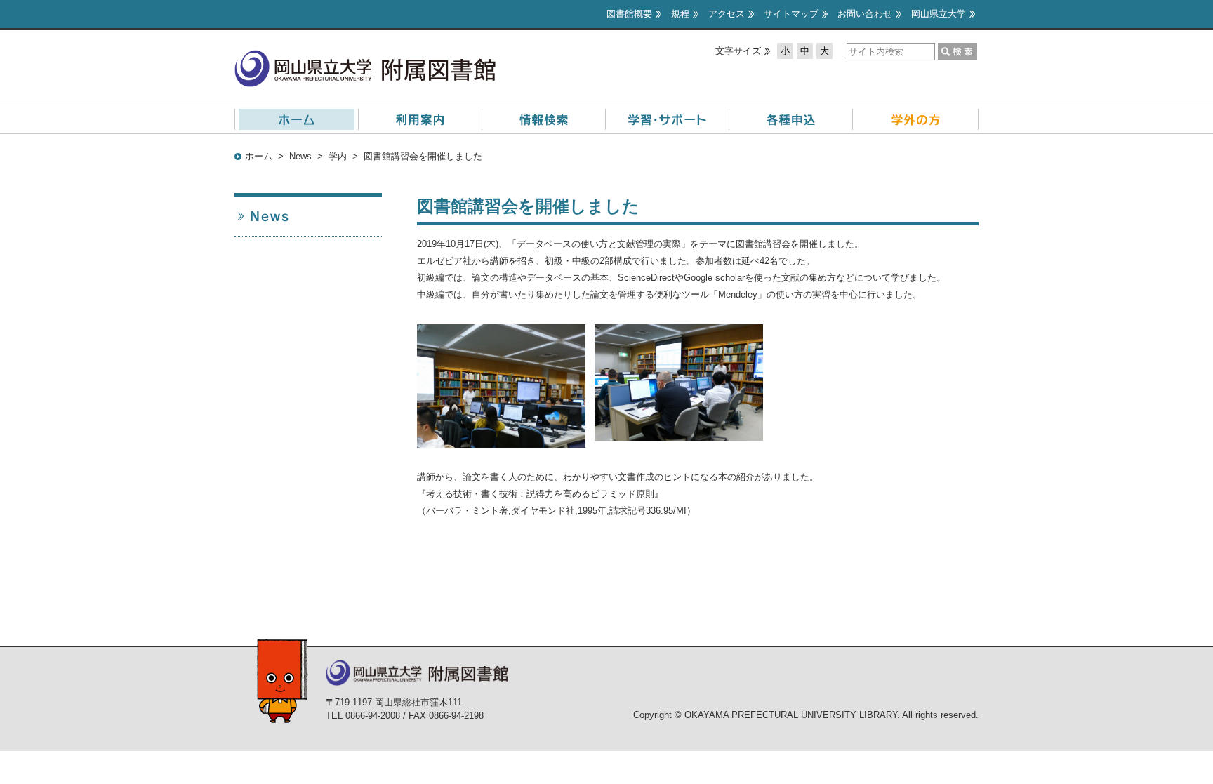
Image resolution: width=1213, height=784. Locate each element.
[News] (308, 216)
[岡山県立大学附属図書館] (365, 58)
